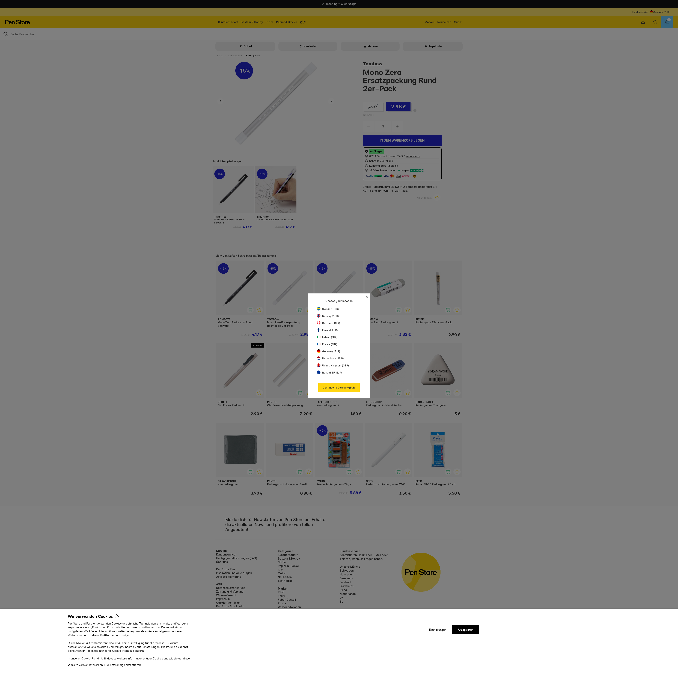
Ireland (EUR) (329, 337)
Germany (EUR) (331, 351)
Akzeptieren (465, 629)
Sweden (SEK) (330, 308)
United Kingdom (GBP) (335, 365)
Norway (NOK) (330, 316)
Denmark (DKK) (331, 323)
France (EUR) (329, 344)
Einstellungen (437, 629)
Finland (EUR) (330, 330)
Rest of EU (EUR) (332, 372)
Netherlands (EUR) (333, 358)
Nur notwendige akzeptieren (122, 665)
